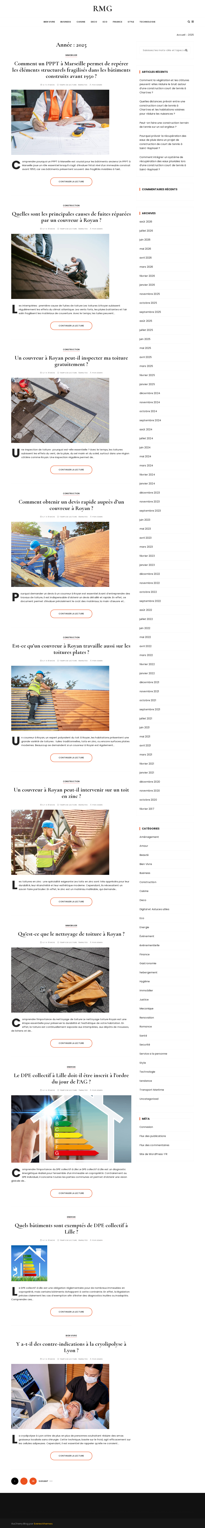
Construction (71, 205)
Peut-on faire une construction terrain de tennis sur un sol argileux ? (164, 125)
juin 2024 (145, 447)
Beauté (144, 855)
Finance (117, 21)
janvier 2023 (147, 565)
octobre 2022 (148, 592)
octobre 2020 (148, 800)
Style (131, 21)
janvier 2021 (146, 772)
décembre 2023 (149, 492)
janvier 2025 (147, 384)
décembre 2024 (149, 393)
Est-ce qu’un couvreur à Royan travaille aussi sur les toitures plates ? (71, 649)
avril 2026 (145, 258)
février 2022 (147, 664)
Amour (143, 846)
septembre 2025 (150, 312)
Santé (143, 1036)
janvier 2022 (147, 673)
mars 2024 (146, 465)
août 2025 (145, 321)
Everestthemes (43, 1523)
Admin (99, 85)
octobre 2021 (147, 700)
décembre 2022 (149, 574)
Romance (145, 1026)
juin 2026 (144, 239)
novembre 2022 (149, 583)
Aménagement (149, 837)
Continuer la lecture (71, 181)
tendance (145, 1081)
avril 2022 (145, 646)
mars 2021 (145, 754)
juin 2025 (144, 339)
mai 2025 (145, 348)
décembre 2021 (149, 682)
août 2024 (145, 429)
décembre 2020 (149, 782)
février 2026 (147, 276)
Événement (146, 936)
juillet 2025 (146, 330)
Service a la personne (153, 1054)
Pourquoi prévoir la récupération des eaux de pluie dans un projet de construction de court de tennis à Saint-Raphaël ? (162, 142)
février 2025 (147, 375)
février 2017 (146, 809)
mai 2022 (145, 637)
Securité (144, 1044)
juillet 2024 (146, 438)
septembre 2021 (149, 709)
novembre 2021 (149, 691)
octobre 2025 (148, 303)
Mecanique (146, 1008)
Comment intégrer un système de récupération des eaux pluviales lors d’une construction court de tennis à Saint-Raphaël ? (162, 163)
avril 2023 (145, 538)
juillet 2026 (146, 231)
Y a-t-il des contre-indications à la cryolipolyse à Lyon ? (71, 1347)
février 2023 (147, 556)
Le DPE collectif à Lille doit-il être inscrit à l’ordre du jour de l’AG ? (71, 1078)
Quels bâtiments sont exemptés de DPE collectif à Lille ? (71, 1228)
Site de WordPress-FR (153, 1154)
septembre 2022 (150, 601)
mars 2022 (146, 655)
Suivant (43, 1481)
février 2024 (147, 474)
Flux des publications (152, 1136)
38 (33, 1481)
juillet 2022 (146, 619)
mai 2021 (144, 736)
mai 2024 (145, 456)
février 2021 (146, 764)
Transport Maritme (151, 1090)
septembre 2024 (150, 420)
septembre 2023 (150, 511)
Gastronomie (147, 963)
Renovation (146, 1017)
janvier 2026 (147, 285)
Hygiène (144, 981)
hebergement (148, 972)
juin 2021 (144, 727)
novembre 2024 (149, 402)
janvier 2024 (147, 483)
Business (65, 21)
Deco (94, 21)
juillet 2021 (145, 718)
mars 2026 (146, 267)
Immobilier (71, 55)
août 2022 (145, 610)
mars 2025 (146, 366)
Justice (144, 999)
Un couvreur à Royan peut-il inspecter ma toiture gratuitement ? (71, 361)
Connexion (146, 1127)
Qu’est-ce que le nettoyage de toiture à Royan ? (71, 933)
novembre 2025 (149, 294)
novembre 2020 (149, 790)
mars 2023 (146, 547)
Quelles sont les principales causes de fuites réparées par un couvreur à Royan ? (71, 217)
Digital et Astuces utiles (154, 909)
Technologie (147, 21)
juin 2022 (144, 628)
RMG (102, 9)
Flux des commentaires (154, 1145)
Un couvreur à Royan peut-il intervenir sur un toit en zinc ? (71, 793)
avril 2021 (145, 745)
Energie (71, 1067)
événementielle (149, 945)
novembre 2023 (149, 501)
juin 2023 (144, 520)
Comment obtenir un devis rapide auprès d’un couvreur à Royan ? (71, 505)
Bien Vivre (49, 21)
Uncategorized (148, 1099)
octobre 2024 (148, 411)
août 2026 (145, 221)
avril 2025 (145, 357)
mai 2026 (145, 249)
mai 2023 (145, 529)
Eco (105, 21)
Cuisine (81, 21)
